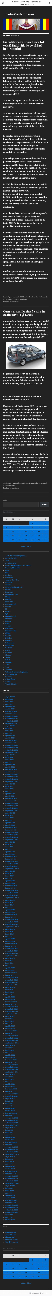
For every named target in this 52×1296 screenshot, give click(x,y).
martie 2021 (10, 854)
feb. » (29, 547)
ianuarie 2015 (10, 1033)
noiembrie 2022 (11, 806)
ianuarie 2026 (10, 714)
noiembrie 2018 (11, 922)
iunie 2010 (9, 1162)
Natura (8, 621)
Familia (8, 599)
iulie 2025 (9, 728)
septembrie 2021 (12, 840)
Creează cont (10, 1232)
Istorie (8, 607)
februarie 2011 (11, 1142)
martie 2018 (10, 941)
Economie (15, 299)
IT (6, 609)
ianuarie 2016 (10, 1004)
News (7, 624)
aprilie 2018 (10, 939)
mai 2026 (8, 704)
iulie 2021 (9, 845)
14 (26, 532)
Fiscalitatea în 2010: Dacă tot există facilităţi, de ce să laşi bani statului (23, 45)
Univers (8, 677)
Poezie (8, 636)
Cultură (8, 585)
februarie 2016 (11, 1002)
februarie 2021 (11, 857)
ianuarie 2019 (10, 917)
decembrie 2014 (11, 1036)
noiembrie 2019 (11, 893)
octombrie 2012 (11, 1096)
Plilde (7, 633)
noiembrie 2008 (11, 1208)
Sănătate (8, 662)
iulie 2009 (9, 1188)
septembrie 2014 (12, 1043)
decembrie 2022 (11, 803)
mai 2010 (8, 1164)
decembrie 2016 (11, 978)
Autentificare (10, 1235)
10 (45, 527)
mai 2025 (8, 733)
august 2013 (10, 1074)
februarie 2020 (11, 886)
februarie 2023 (11, 799)
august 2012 (10, 1099)
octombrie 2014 (11, 1041)
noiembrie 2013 (11, 1067)
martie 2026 (10, 709)
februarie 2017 (11, 973)
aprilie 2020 (10, 881)
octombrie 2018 (11, 924)
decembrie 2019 (11, 891)
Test (7, 667)
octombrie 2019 (11, 895)
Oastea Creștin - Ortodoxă (36, 297)
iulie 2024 (9, 757)
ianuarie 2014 (10, 1062)
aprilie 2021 (10, 852)
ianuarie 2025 (10, 743)
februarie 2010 (11, 1171)
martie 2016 (10, 999)
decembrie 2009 (11, 1176)
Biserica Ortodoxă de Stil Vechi (18, 565)
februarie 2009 (11, 1200)
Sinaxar (8, 655)
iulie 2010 (9, 1159)
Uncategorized (11, 674)
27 (19, 540)
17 (45, 532)
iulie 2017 (9, 961)
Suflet (7, 660)
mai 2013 (8, 1082)
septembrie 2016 (12, 985)
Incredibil (9, 602)
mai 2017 (8, 966)
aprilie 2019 (10, 910)
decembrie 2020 (11, 861)
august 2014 (10, 1045)
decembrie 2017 (11, 949)
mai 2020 (8, 878)
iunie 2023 (9, 789)
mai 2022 (8, 820)
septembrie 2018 (12, 927)
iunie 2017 (9, 963)
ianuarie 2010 (10, 1174)
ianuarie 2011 (10, 1145)
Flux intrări (10, 1237)
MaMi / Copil (10, 616)
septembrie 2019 (12, 898)
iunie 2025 (9, 731)
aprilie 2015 (10, 1026)
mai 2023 (8, 791)
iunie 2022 (9, 818)
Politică (8, 638)
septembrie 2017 (12, 956)
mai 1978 (8, 1217)
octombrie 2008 (11, 1210)
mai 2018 (8, 936)
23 (39, 536)
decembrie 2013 (11, 1065)
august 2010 (10, 1157)
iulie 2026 (9, 699)
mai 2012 (8, 1106)
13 (19, 532)
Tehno (8, 665)
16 (39, 532)
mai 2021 (8, 849)
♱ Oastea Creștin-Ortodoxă (18, 13)
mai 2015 (8, 1024)
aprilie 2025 (10, 736)
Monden (8, 619)
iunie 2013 (9, 1079)
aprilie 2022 (10, 823)
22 (32, 536)
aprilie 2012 (10, 1108)
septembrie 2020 (12, 869)
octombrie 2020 (11, 866)
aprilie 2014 (10, 1055)
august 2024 (10, 755)
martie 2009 (10, 1198)
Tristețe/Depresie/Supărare (16, 672)
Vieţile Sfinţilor (11, 684)
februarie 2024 (11, 769)
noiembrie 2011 (11, 1120)
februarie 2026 (11, 711)
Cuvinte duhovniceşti (14, 587)
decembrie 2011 (11, 1118)
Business (8, 575)
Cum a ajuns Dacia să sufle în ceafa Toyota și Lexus (24, 313)
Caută (5, 501)
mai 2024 (8, 762)
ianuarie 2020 (10, 888)
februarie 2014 (11, 1060)
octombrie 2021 (11, 837)
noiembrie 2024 (11, 748)
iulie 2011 (9, 1130)
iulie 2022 (9, 815)
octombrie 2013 (11, 1070)
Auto (13, 486)
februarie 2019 (11, 915)
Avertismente (10, 563)
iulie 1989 (9, 1215)
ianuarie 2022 (10, 830)
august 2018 (10, 929)
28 (26, 540)
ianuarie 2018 (10, 946)
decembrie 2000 (11, 1212)
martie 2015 (10, 1028)
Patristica (9, 628)
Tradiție (8, 670)
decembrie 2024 (11, 745)
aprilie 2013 (10, 1084)
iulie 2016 (9, 990)
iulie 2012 (9, 1101)
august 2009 (10, 1186)
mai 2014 (8, 1053)
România (23, 299)
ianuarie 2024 (10, 772)
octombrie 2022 (11, 808)
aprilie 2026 (10, 707)
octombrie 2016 (11, 982)
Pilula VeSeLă (10, 631)
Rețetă (7, 650)
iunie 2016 (9, 992)
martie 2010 (10, 1169)
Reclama (8, 648)
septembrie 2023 (12, 782)
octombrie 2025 (11, 721)
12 (13, 532)
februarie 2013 (11, 1089)
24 (45, 536)
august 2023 (10, 784)
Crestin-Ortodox (12, 580)
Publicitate (9, 645)
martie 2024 (10, 767)
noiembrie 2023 (11, 777)
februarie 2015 (11, 1031)
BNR (7, 573)
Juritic (7, 611)
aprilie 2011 (10, 1137)
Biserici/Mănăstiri (12, 568)
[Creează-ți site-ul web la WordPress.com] (26, 3)
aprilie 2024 (10, 765)
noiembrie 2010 (11, 1149)
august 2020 (10, 871)
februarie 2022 (11, 828)
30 (39, 540)
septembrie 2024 (12, 753)
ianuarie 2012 (10, 1116)
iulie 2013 (9, 1077)
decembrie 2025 (11, 716)
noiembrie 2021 (11, 835)
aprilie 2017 (10, 968)
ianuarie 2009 (10, 1203)
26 (13, 540)
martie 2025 (10, 738)
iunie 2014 (9, 1050)
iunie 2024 (9, 760)
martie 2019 (10, 912)
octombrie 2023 (11, 779)
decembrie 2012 (11, 1094)
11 (6, 532)
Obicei (8, 626)
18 (6, 536)
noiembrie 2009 (11, 1179)
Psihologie (9, 643)
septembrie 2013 (12, 1072)
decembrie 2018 (11, 920)
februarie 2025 (11, 740)
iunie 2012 (9, 1104)
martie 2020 (10, 883)
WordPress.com (11, 1242)
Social (7, 657)
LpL (6, 614)
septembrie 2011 (12, 1125)
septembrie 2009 (12, 1183)
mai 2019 (8, 907)
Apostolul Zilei (11, 558)
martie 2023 (10, 796)
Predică (8, 641)
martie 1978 (10, 1220)
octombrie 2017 (11, 953)
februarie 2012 (11, 1113)
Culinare (8, 582)
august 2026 (10, 697)
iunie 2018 (9, 934)
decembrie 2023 (11, 774)
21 (26, 536)
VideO (7, 682)
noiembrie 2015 (11, 1009)
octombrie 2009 (11, 1181)
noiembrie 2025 (11, 719)
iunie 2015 (9, 1021)
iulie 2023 (9, 786)
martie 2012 (10, 1111)
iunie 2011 (9, 1133)
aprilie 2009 (10, 1195)
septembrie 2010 (12, 1154)
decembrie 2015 (11, 1007)
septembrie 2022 (12, 811)
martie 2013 (10, 1087)
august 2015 (10, 1016)
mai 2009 (8, 1193)
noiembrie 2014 (11, 1038)
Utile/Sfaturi (10, 679)
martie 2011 (10, 1140)
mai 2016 (8, 995)
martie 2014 (10, 1058)
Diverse (8, 590)
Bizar (7, 570)
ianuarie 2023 (10, 801)
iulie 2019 (9, 903)
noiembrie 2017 (11, 951)
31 (45, 540)
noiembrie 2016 (11, 980)
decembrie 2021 (11, 832)
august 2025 (10, 726)
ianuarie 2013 (10, 1091)
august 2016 (10, 987)
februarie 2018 (11, 944)
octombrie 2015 (11, 1012)
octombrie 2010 (11, 1152)
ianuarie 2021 (10, 859)
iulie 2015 (9, 1019)
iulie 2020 (9, 874)
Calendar (9, 578)
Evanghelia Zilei (11, 595)
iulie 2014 (9, 1048)
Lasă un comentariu (11, 302)
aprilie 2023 (10, 794)
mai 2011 (8, 1135)
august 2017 (10, 958)
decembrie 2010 (11, 1147)
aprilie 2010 (10, 1166)
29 (32, 540)
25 (6, 540)
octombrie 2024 (11, 750)
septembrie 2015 (12, 1014)
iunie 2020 (9, 876)
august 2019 (10, 900)
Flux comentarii (11, 1240)
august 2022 (10, 813)
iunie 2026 (9, 702)
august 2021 (10, 842)
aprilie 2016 (10, 997)
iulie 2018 (9, 932)
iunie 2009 (9, 1191)
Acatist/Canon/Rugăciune (15, 556)
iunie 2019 (9, 905)
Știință (8, 597)
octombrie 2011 (11, 1123)
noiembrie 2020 (11, 864)
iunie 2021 (9, 847)
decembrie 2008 (11, 1205)
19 (13, 536)
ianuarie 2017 (10, 975)
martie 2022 (10, 825)
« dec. (23, 547)
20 (19, 536)
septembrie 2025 (12, 723)
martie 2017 (10, 970)
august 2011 (10, 1128)
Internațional (10, 604)
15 (32, 532)
